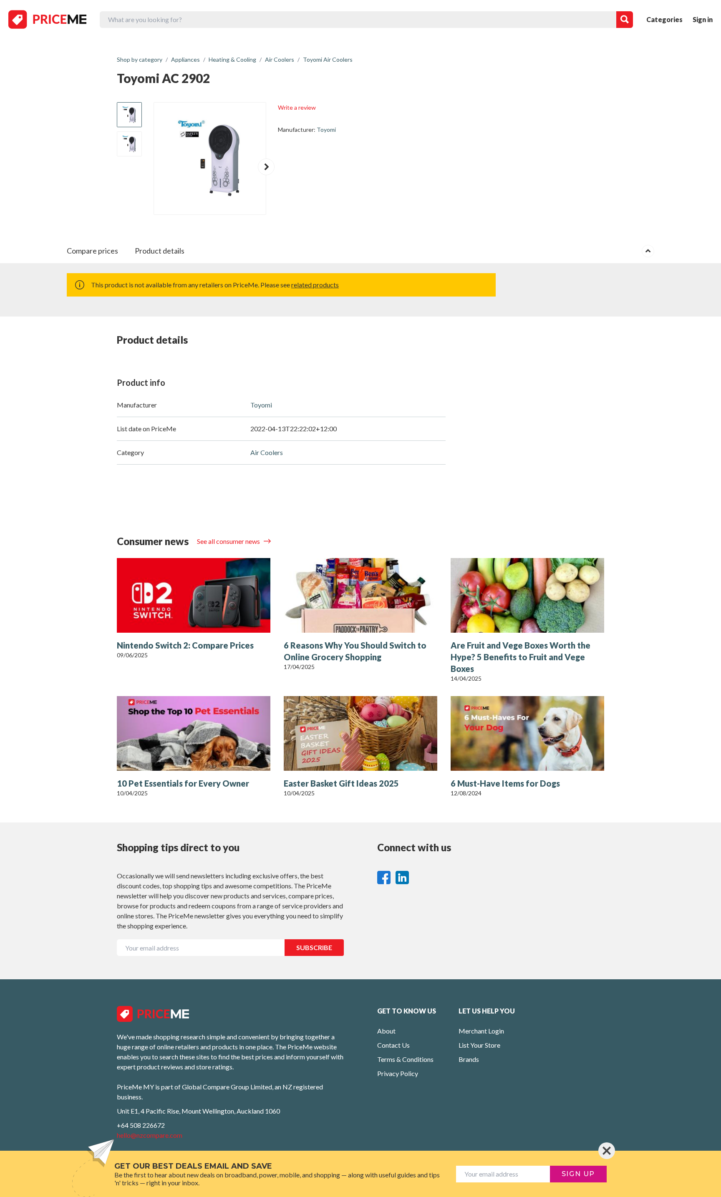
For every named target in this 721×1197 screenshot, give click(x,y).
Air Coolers (266, 452)
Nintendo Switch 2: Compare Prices (185, 645)
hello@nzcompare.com (149, 1135)
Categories (664, 19)
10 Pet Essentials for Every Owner (183, 783)
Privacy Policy (397, 1073)
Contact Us (393, 1045)
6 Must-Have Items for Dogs (505, 783)
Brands (469, 1059)
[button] (266, 166)
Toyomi (326, 129)
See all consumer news (229, 541)
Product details (159, 250)
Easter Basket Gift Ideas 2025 (341, 783)
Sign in (703, 19)
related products (315, 285)
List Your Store (479, 1045)
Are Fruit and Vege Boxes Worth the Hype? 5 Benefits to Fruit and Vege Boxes (520, 657)
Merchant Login (481, 1031)
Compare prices (92, 250)
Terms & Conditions (405, 1059)
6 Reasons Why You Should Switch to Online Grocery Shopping (355, 651)
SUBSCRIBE (314, 947)
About (386, 1031)
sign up (578, 1174)
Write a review (297, 107)
